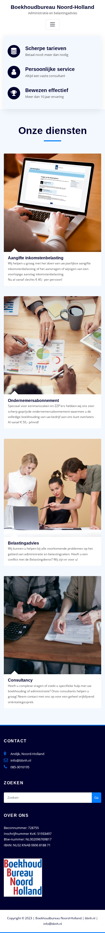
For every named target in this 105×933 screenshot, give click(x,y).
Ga (96, 797)
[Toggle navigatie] (52, 24)
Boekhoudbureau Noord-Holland (52, 7)
